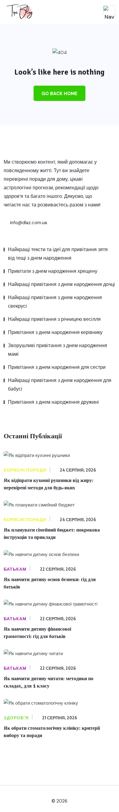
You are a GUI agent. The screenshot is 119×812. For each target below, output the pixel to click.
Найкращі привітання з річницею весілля (54, 319)
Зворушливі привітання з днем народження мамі (57, 349)
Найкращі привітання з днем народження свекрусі (55, 301)
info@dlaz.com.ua (28, 223)
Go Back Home (59, 94)
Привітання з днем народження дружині (53, 402)
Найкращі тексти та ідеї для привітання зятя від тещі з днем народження (58, 253)
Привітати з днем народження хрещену (52, 271)
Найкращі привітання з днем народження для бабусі (59, 384)
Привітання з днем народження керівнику (55, 332)
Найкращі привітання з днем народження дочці (61, 284)
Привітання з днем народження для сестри (57, 367)
